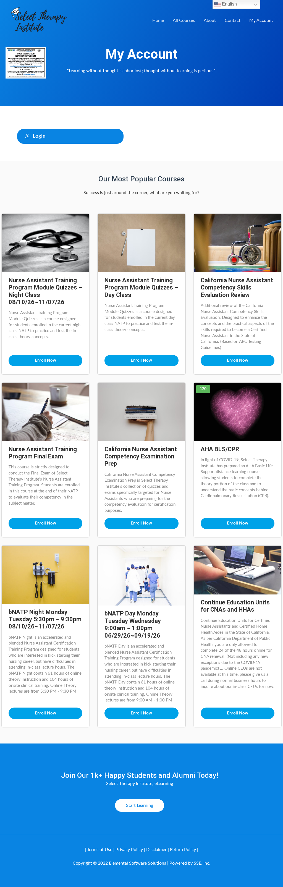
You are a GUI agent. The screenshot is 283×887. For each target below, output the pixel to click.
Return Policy (183, 849)
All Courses (184, 20)
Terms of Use (99, 849)
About (210, 20)
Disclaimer (157, 849)
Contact (232, 20)
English (229, 4)
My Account (261, 20)
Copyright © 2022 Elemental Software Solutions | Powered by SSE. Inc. (141, 863)
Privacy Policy (129, 849)
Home (158, 20)
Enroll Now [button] (45, 360)
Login (39, 136)
